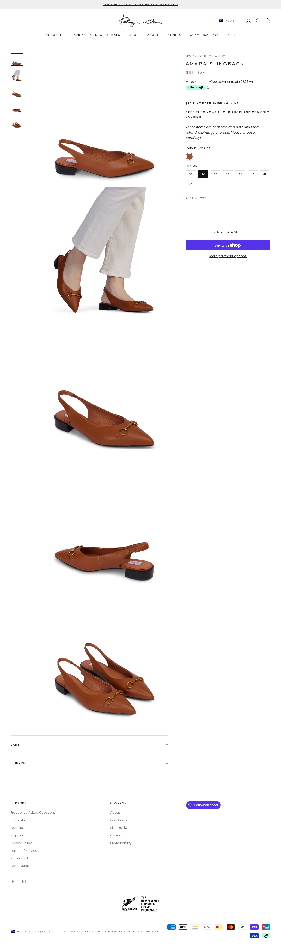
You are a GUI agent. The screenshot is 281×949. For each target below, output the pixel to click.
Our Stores (118, 820)
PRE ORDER (55, 34)
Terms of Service (24, 850)
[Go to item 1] (17, 59)
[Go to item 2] (17, 75)
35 (191, 173)
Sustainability (120, 843)
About (115, 812)
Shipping (17, 835)
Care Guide (20, 865)
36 (203, 173)
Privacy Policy (21, 843)
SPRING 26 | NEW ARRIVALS (97, 34)
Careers (116, 835)
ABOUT (153, 34)
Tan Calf (189, 156)
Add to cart (227, 232)
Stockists (18, 820)
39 (240, 173)
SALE (231, 34)
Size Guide (118, 827)
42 (191, 184)
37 (215, 173)
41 (264, 173)
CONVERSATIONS (204, 34)
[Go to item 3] (17, 91)
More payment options (228, 256)
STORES (174, 34)
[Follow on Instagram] (24, 881)
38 (228, 173)
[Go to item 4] (17, 107)
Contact (17, 827)
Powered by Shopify (141, 931)
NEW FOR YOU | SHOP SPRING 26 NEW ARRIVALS (140, 4)
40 (253, 173)
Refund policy (21, 858)
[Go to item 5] (17, 123)
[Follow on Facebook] (13, 881)
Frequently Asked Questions (33, 812)
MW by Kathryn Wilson (207, 56)
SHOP (134, 34)
